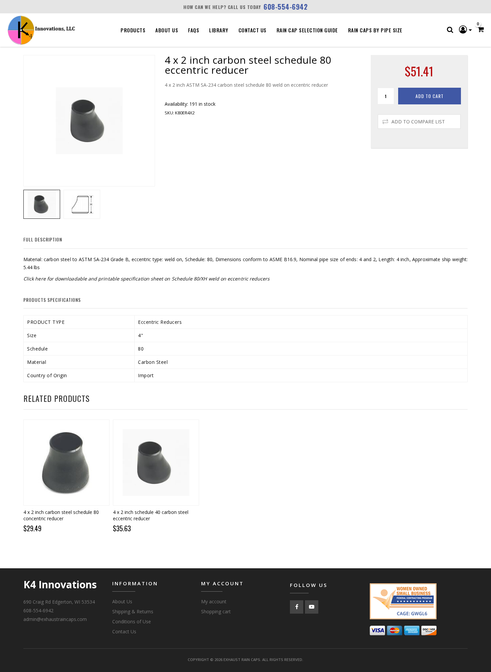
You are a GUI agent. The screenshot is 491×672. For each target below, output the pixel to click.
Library (218, 30)
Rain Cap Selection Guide (307, 30)
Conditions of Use (131, 621)
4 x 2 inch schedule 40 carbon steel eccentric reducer (150, 515)
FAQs (193, 30)
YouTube (311, 607)
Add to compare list (418, 121)
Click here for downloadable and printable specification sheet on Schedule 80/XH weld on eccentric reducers (146, 278)
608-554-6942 (286, 7)
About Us (166, 30)
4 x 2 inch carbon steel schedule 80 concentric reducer (61, 515)
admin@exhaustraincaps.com (55, 619)
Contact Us (252, 30)
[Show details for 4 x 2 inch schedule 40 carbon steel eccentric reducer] (156, 463)
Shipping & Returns (132, 611)
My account (213, 601)
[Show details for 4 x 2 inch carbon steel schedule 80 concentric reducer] (66, 463)
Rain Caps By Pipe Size (375, 30)
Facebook (296, 607)
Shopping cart (216, 611)
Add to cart (430, 95)
